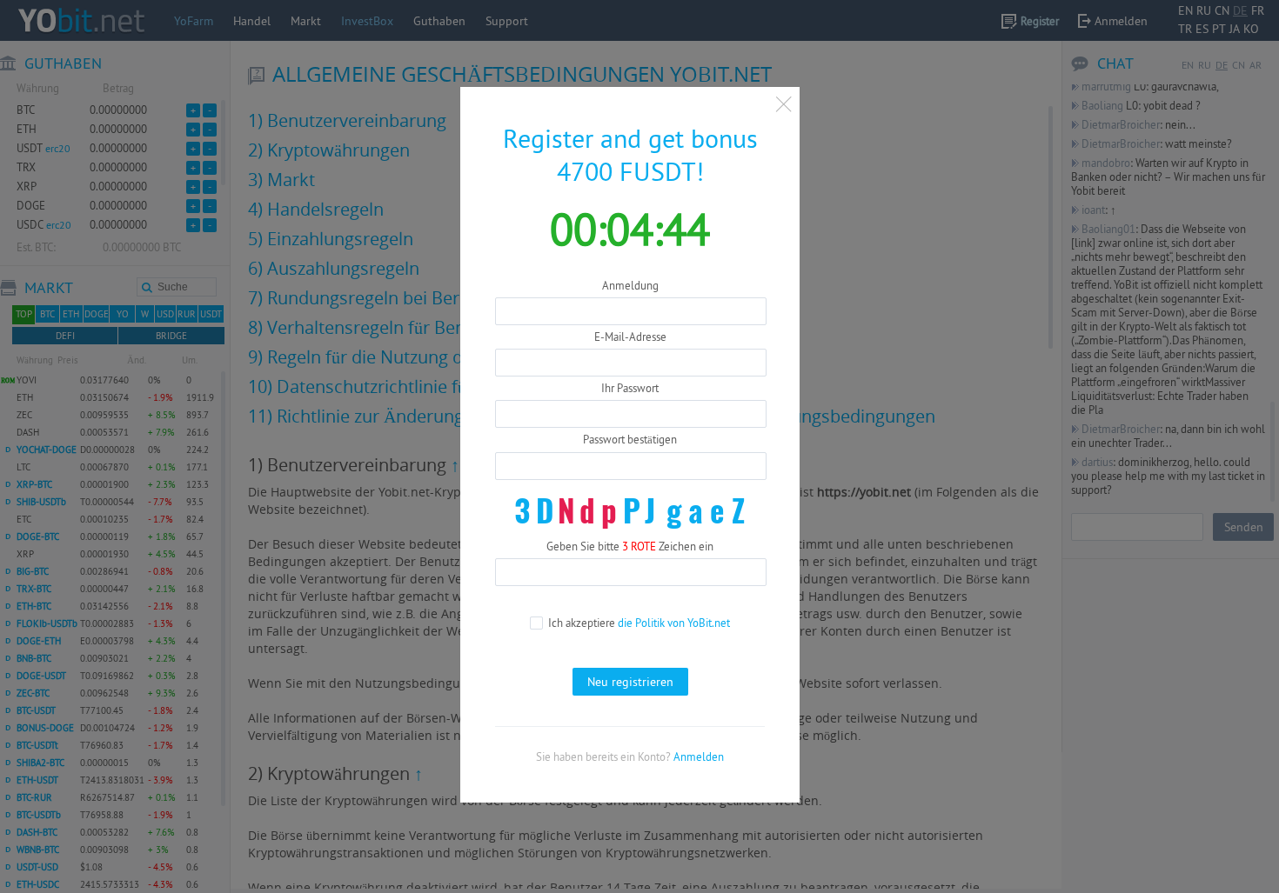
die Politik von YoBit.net (674, 623)
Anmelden (698, 756)
